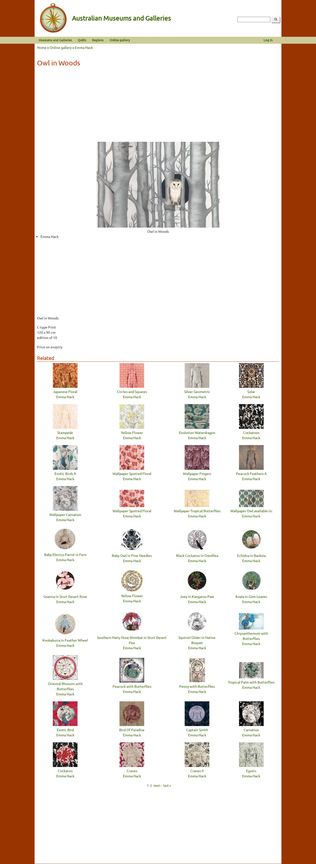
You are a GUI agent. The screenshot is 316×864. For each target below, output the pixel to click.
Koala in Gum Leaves (251, 596)
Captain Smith (197, 729)
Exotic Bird (65, 729)
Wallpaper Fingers (197, 473)
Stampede (65, 432)
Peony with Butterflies (197, 686)
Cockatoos (251, 432)
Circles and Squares (132, 391)
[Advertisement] (158, 105)
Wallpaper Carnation (65, 514)
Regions (98, 40)
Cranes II (197, 770)
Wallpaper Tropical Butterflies (197, 511)
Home (41, 47)
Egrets (251, 770)
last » (167, 785)
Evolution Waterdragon (197, 432)
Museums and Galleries (55, 40)
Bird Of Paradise (131, 729)
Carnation (251, 729)
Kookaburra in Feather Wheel (65, 640)
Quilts (82, 40)
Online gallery (120, 40)
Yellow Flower (132, 432)
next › (158, 785)
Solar (251, 391)
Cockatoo (65, 770)
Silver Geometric (197, 391)
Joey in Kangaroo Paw (197, 596)
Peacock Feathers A (251, 473)
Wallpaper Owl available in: (251, 511)
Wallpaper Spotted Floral (132, 473)
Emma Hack (84, 47)
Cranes (132, 770)
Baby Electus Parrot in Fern (65, 554)
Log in (268, 40)
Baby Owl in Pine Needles (132, 555)
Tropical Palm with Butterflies (251, 682)
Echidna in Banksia (251, 555)
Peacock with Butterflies (132, 686)
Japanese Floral (65, 391)
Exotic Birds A (65, 473)
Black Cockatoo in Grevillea (197, 555)
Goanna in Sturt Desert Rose (65, 596)
